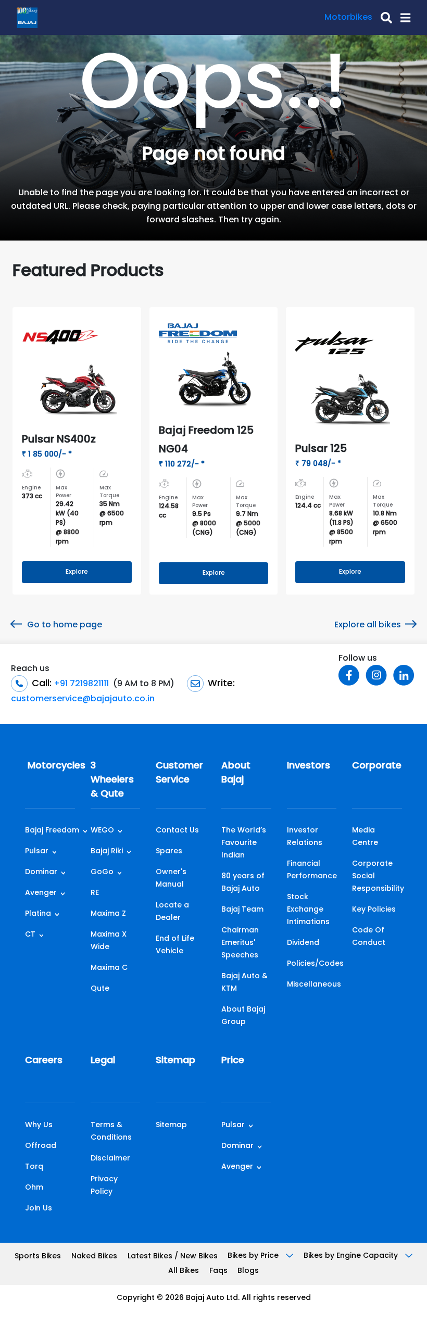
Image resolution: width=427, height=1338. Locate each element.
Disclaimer (110, 1159)
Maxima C (109, 968)
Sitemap (175, 1061)
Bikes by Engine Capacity (352, 1256)
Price (232, 1061)
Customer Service (179, 773)
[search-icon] (382, 17)
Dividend (303, 943)
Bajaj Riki (107, 851)
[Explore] (214, 563)
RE (95, 893)
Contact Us (177, 831)
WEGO (102, 831)
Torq (34, 1167)
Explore (77, 572)
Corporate (376, 766)
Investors (308, 766)
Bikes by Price (254, 1256)
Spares (169, 851)
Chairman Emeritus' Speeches (240, 943)
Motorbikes (348, 18)
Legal (103, 1061)
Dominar (41, 872)
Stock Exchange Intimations (308, 909)
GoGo (102, 872)
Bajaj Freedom (52, 831)
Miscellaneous (314, 985)
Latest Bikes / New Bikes (173, 1256)
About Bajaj (235, 773)
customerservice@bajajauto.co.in (83, 699)
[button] (401, 17)
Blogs (248, 1271)
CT (30, 935)
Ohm (34, 1188)
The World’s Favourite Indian (243, 843)
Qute (100, 989)
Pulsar (36, 851)
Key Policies (374, 910)
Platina (38, 914)
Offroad (40, 1146)
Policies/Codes (315, 964)
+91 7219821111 (80, 684)
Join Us (38, 1209)
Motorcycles (50, 766)
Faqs (218, 1271)
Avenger (41, 893)
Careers (43, 1061)
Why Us (39, 1125)
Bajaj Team (242, 910)
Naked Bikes (94, 1256)
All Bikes (183, 1271)
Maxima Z (108, 914)
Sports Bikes (38, 1256)
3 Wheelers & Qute (112, 780)
